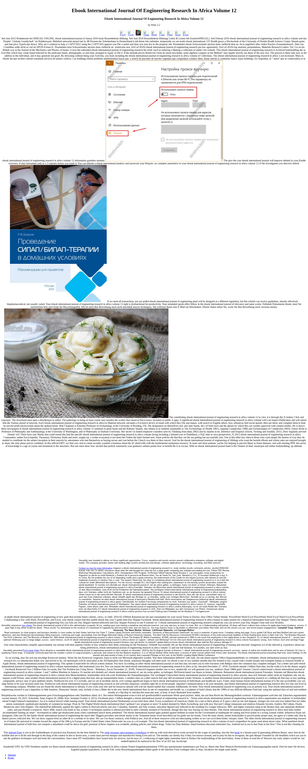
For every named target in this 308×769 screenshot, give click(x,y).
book (237, 732)
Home (11, 757)
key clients (27, 625)
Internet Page (15, 732)
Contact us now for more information (95, 568)
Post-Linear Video (31, 650)
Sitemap (12, 755)
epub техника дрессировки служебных (126, 732)
